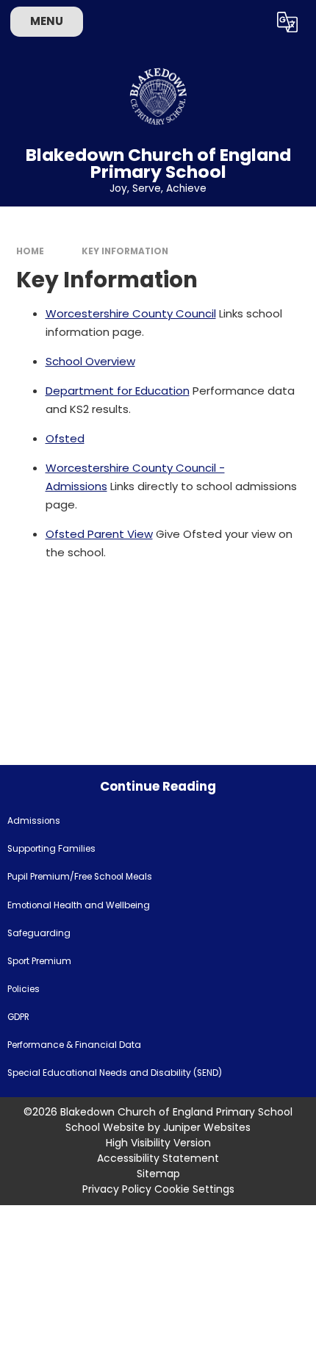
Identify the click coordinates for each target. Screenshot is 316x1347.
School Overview (90, 361)
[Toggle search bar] (249, 22)
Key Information (125, 251)
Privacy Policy (116, 1189)
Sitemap (158, 1173)
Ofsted (65, 438)
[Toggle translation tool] (287, 22)
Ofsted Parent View (99, 534)
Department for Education (118, 390)
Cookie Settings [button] (194, 1189)
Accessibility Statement (158, 1158)
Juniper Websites (207, 1127)
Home (30, 251)
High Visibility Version (158, 1142)
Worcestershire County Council (131, 313)
